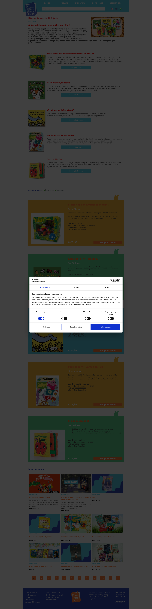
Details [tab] (76, 287)
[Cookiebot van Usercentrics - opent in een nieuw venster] (111, 280)
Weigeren (46, 327)
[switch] (64, 318)
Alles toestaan (106, 327)
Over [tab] (107, 287)
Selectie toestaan (76, 327)
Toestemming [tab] (45, 287)
